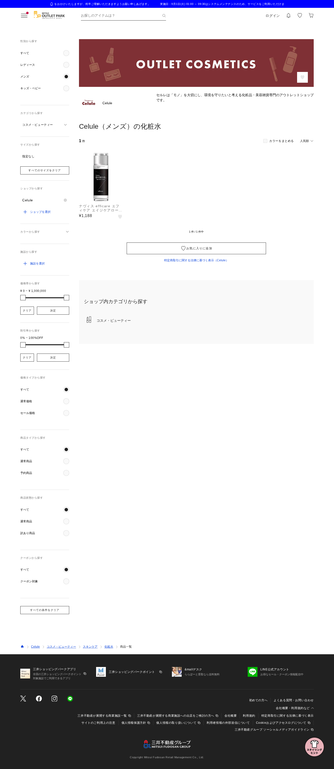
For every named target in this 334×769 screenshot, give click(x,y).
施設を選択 (37, 263)
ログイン (273, 15)
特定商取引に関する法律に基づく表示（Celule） (196, 260)
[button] (44, 53)
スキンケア (90, 646)
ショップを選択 (40, 212)
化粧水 (108, 646)
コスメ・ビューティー (61, 646)
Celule (35, 646)
